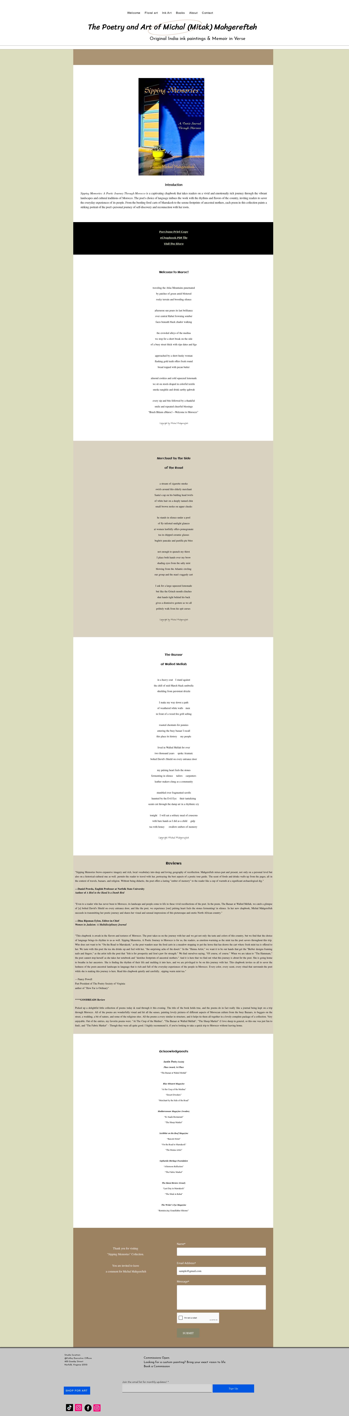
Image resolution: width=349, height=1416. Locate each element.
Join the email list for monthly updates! (144, 1382)
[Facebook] (88, 1407)
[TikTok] (69, 1407)
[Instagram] (78, 1407)
